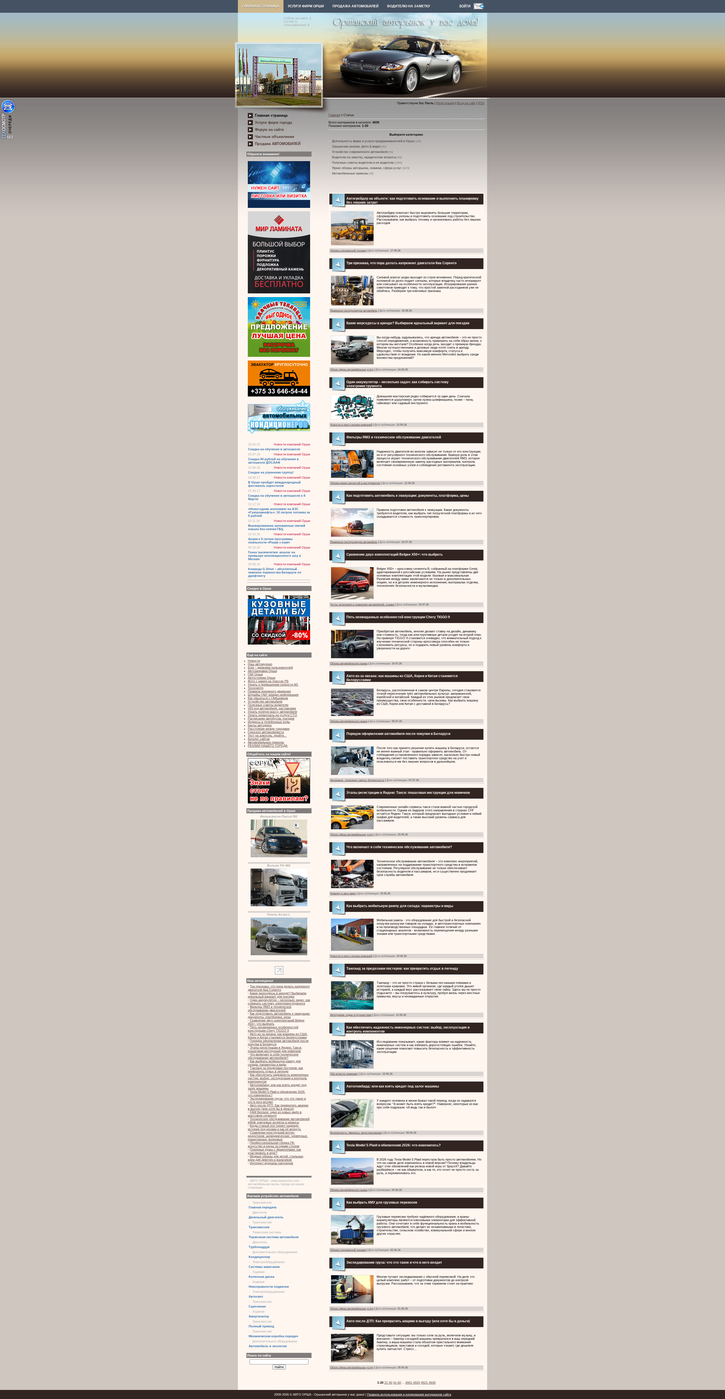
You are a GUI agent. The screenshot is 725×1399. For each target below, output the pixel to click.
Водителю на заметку (408, 6)
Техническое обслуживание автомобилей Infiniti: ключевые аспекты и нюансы (279, 1120)
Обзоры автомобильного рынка (348, 663)
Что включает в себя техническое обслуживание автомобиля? (273, 1056)
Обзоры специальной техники (348, 250)
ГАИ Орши (255, 674)
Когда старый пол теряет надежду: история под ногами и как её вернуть (274, 1127)
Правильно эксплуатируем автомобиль (353, 310)
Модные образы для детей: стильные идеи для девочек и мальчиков (275, 1158)
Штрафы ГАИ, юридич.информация (273, 694)
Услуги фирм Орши (306, 6)
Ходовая (258, 1272)
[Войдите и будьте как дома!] (466, 8)
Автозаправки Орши (262, 671)
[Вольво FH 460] (279, 905)
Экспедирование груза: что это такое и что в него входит (394, 1262)
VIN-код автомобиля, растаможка (272, 708)
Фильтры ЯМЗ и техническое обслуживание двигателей (269, 1008)
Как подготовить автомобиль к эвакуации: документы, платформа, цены (279, 1015)
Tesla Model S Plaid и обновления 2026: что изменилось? (393, 1145)
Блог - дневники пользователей (270, 667)
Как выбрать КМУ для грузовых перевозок (381, 1202)
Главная (334, 115)
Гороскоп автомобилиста (266, 732)
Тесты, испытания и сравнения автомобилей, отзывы (362, 604)
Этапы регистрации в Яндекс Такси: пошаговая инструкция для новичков (275, 1049)
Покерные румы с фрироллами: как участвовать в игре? (274, 1151)
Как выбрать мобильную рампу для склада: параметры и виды (274, 1062)
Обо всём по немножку (344, 1073)
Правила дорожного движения (269, 691)
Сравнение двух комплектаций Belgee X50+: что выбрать (394, 554)
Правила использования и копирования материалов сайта (409, 1394)
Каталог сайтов (259, 739)
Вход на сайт (466, 103)
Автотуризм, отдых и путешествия (351, 1015)
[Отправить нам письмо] (479, 8)
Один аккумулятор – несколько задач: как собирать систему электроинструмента (279, 1001)
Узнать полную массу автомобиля (272, 711)
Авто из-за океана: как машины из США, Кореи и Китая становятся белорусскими (278, 1035)
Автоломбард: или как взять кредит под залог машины (392, 1086)
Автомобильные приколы (266, 742)
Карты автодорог (260, 725)
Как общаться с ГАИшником (268, 698)
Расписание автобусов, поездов (271, 718)
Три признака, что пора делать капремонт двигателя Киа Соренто (279, 988)
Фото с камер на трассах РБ (268, 681)
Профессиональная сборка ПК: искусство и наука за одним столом (273, 1144)
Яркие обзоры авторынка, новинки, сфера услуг (366, 168)
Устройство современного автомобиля (360, 151)
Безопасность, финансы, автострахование (356, 1132)
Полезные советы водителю (268, 705)
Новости (254, 660)
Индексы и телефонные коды (269, 722)
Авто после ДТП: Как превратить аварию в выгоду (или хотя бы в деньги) (278, 1107)
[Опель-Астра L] (279, 954)
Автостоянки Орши (261, 677)
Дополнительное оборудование (274, 1252)
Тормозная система (266, 1232)
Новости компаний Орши (292, 444)
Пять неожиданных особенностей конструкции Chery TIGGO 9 (273, 1028)
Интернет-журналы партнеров (271, 1163)
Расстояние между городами (268, 728)
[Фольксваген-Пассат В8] (279, 856)
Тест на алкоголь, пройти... (267, 735)
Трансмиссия (262, 1202)
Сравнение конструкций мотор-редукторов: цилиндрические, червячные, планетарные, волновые (278, 1136)
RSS (481, 103)
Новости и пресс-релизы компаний (351, 424)
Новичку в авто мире (343, 893)
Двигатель (259, 1212)
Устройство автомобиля (265, 701)
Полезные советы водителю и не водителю (363, 162)
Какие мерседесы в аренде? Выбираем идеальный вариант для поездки (277, 994)
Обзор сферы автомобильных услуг (351, 369)
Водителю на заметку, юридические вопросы (364, 157)
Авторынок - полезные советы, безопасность (357, 780)
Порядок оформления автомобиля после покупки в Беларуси (398, 734)
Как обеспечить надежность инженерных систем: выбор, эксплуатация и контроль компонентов (278, 1078)
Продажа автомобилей (355, 6)
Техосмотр (255, 688)
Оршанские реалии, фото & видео (356, 146)
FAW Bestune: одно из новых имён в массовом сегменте (275, 1113)
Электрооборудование (268, 1262)
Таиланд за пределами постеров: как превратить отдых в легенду (275, 1069)
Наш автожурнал (260, 664)
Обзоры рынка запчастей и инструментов (355, 483)
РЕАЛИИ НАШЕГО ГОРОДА (267, 745)
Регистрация (445, 103)
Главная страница (260, 6)
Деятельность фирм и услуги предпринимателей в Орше (373, 141)
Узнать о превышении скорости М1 (273, 684)
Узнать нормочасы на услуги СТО (272, 715)
